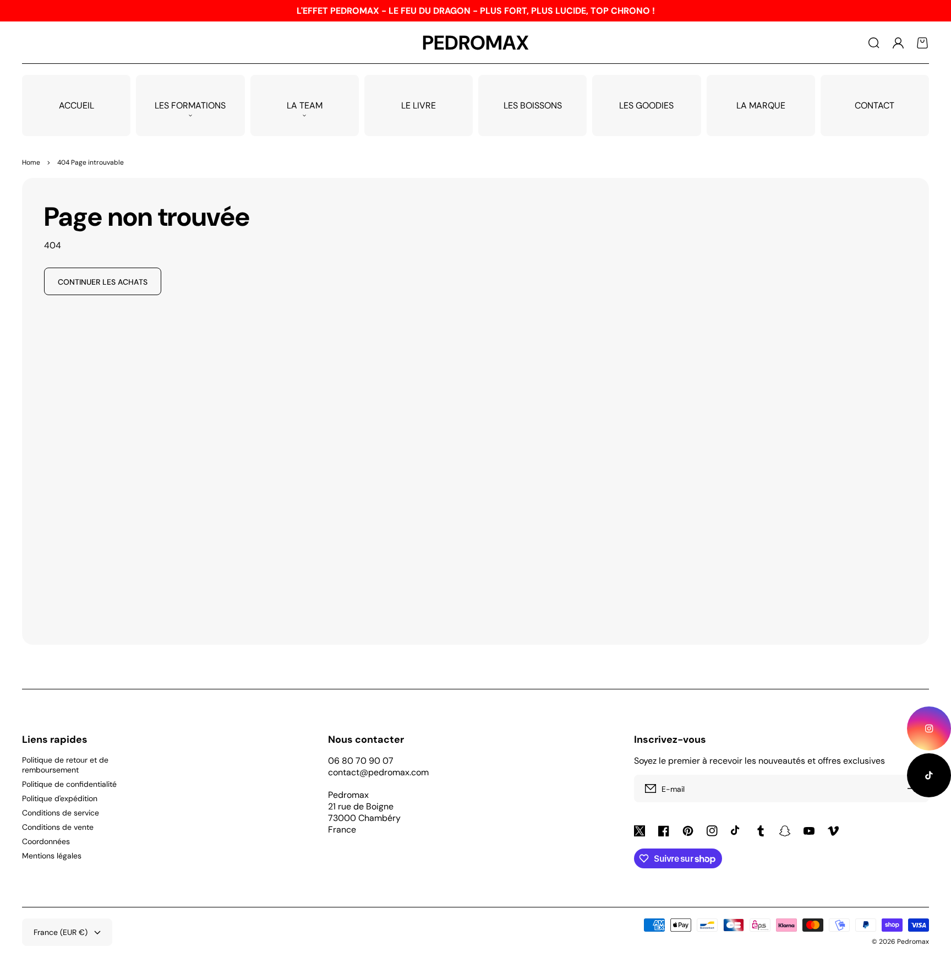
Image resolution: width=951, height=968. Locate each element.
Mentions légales (51, 856)
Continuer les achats (102, 282)
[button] (874, 43)
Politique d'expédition (59, 798)
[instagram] (929, 728)
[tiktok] (929, 775)
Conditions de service (60, 813)
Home (31, 162)
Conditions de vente (58, 827)
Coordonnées (46, 841)
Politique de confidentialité (69, 784)
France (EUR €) (61, 932)
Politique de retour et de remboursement (65, 765)
